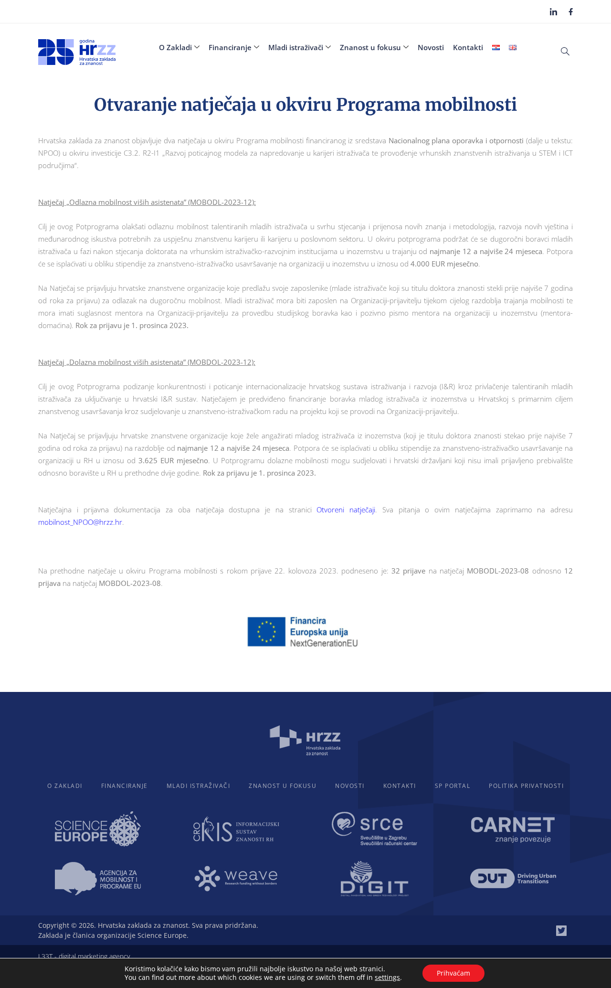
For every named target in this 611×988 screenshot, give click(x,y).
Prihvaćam (453, 972)
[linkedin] (553, 11)
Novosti (431, 47)
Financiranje (230, 47)
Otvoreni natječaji (345, 509)
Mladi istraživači (295, 47)
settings (387, 977)
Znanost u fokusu (370, 47)
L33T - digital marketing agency (84, 956)
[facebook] (571, 11)
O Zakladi (175, 47)
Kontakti (468, 47)
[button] (565, 50)
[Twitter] (561, 930)
